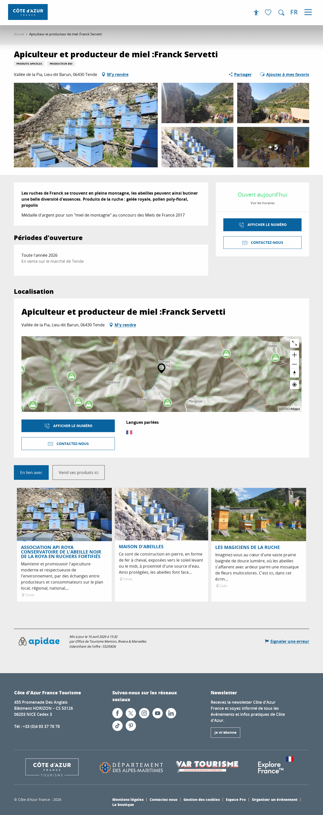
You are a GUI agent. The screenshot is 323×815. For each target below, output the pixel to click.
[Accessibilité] (256, 12)
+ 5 (273, 147)
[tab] (31, 472)
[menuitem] (28, 12)
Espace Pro (236, 799)
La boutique (123, 804)
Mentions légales (128, 799)
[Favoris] (269, 12)
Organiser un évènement (275, 799)
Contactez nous (163, 799)
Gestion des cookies (201, 799)
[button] (281, 13)
